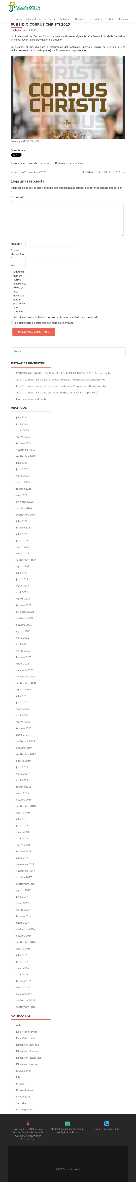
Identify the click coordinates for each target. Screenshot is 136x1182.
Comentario (17, 199)
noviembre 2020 (25, 676)
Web (13, 265)
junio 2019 (22, 767)
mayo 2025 (22, 475)
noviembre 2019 (25, 741)
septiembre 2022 (26, 559)
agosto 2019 (23, 760)
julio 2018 (21, 818)
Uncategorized (46, 162)
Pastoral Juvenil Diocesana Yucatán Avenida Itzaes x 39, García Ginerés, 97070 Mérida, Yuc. (28, 1133)
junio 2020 (22, 702)
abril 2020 (22, 715)
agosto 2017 (23, 890)
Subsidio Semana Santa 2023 (28, 172)
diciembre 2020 (25, 669)
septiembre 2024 (26, 514)
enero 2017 (22, 922)
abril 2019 (22, 780)
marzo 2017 (23, 909)
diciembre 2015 (25, 993)
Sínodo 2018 (23, 1096)
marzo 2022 (23, 598)
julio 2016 (21, 954)
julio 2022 (21, 572)
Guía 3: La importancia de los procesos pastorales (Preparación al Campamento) (61, 385)
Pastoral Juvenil (25, 1089)
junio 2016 (22, 961)
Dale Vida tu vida (25, 1038)
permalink (77, 162)
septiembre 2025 (26, 456)
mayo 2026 (22, 430)
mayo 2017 (22, 903)
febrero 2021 (23, 657)
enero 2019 (22, 793)
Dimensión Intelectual (28, 1057)
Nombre (16, 243)
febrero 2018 (23, 851)
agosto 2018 (23, 812)
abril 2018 (22, 838)
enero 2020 (22, 734)
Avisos (20, 1025)
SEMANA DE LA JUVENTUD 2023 (103, 172)
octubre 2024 (24, 508)
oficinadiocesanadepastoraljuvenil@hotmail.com (67, 1130)
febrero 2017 (23, 916)
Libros (19, 1077)
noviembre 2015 (25, 1000)
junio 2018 (22, 825)
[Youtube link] (68, 1160)
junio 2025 (22, 469)
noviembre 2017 (25, 870)
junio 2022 (22, 579)
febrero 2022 (23, 605)
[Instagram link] (72, 1160)
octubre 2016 (24, 935)
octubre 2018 (24, 799)
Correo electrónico (17, 254)
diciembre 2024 (25, 501)
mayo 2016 (22, 967)
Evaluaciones (23, 1070)
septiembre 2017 (26, 883)
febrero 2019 (23, 786)
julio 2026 (21, 417)
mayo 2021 (22, 637)
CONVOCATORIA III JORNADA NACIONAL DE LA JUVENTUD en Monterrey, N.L (64, 373)
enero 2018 (22, 857)
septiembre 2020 (26, 682)
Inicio (19, 18)
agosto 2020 (23, 689)
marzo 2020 (23, 721)
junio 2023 (22, 540)
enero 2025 (22, 495)
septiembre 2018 (26, 805)
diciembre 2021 (25, 611)
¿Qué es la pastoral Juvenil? (41, 18)
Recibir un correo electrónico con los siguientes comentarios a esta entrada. (56, 317)
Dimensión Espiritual (27, 1044)
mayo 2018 (22, 831)
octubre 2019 (24, 747)
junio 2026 (22, 423)
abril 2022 (22, 592)
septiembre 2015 (26, 1006)
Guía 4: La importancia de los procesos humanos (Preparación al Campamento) (60, 379)
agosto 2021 (23, 631)
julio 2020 (21, 695)
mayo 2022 (22, 585)
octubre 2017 (24, 877)
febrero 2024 (23, 527)
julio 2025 (21, 462)
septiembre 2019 (26, 754)
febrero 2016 (23, 980)
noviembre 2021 (25, 618)
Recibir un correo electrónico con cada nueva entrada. (43, 322)
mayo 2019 (22, 773)
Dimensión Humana (27, 1051)
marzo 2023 (23, 546)
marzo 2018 (23, 844)
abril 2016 (22, 974)
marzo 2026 (23, 436)
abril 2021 (22, 644)
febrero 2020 (23, 728)
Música (20, 1083)
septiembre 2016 (26, 942)
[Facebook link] (63, 1160)
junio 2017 (22, 896)
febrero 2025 (23, 488)
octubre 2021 (24, 624)
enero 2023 (22, 553)
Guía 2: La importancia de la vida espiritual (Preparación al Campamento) (57, 392)
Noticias (110, 18)
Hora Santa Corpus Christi (31, 398)
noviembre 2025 (25, 449)
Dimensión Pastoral (27, 1064)
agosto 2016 (23, 948)
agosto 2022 (23, 566)
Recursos (80, 18)
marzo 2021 (23, 650)
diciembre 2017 (25, 864)
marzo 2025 (23, 482)
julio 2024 (21, 520)
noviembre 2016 (25, 929)
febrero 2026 (23, 443)
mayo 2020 (22, 708)
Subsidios (65, 18)
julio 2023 (21, 533)
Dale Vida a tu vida (26, 1031)
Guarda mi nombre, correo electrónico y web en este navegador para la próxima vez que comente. (20, 291)
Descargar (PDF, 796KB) (25, 141)
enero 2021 (22, 663)
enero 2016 (22, 987)
